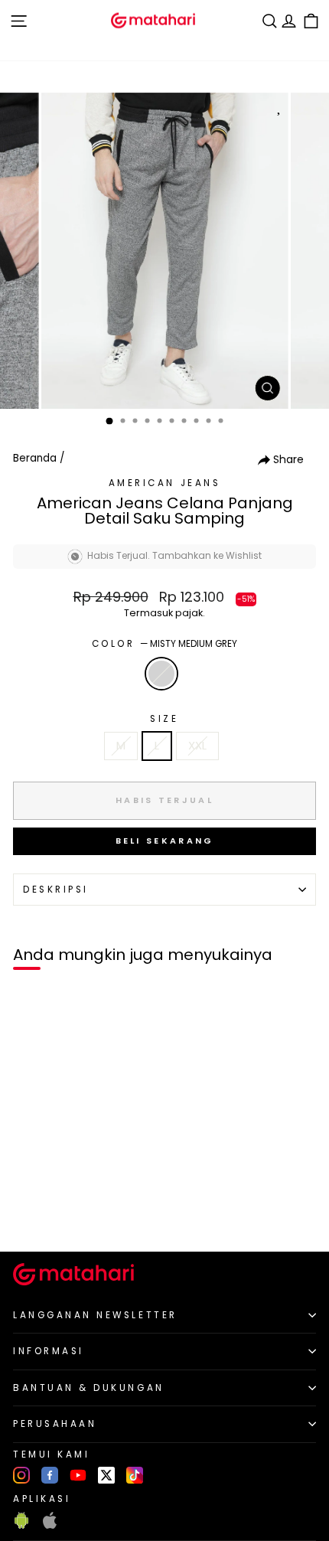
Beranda (35, 458)
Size (164, 719)
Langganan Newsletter (95, 1315)
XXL (197, 745)
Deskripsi (56, 889)
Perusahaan (54, 1424)
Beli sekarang (165, 840)
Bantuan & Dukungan (88, 1388)
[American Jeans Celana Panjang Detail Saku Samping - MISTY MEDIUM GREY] (29, 1213)
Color (164, 644)
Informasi (48, 1351)
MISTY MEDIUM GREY (161, 673)
